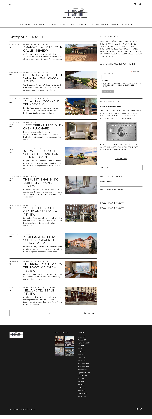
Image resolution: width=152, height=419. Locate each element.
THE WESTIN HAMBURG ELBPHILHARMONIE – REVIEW (41, 183)
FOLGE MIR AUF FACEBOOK (112, 203)
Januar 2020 (82, 337)
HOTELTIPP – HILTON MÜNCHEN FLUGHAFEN (43, 127)
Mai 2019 (81, 349)
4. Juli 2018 (14, 234)
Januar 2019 (82, 361)
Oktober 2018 (82, 370)
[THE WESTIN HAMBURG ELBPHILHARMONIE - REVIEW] (59, 352)
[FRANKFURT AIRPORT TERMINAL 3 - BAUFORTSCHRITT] (69, 352)
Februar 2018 (82, 394)
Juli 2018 (81, 379)
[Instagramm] (135, 4)
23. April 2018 (15, 287)
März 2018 (81, 391)
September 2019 (84, 343)
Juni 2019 (81, 346)
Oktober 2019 (82, 340)
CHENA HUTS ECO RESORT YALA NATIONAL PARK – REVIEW (42, 78)
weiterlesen (57, 59)
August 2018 (82, 376)
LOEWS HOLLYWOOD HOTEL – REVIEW (42, 102)
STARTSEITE (25, 24)
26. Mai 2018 (14, 261)
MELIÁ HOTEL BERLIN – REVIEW (40, 292)
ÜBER (114, 24)
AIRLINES (38, 24)
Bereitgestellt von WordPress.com (22, 409)
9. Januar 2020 (15, 44)
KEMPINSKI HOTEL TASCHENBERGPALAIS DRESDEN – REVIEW (42, 240)
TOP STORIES (43, 44)
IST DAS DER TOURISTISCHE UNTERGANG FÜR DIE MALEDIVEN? (40, 154)
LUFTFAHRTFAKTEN (99, 24)
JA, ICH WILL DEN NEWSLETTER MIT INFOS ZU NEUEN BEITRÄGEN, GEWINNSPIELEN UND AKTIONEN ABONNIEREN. (121, 85)
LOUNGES (51, 24)
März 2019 (81, 355)
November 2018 (83, 367)
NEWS (38, 148)
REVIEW (33, 44)
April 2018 (81, 388)
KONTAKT (126, 24)
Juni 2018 (81, 382)
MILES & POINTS (67, 24)
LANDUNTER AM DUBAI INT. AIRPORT (116, 51)
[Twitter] (140, 4)
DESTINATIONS (28, 148)
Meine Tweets (106, 182)
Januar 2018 (82, 397)
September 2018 (84, 373)
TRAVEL (81, 24)
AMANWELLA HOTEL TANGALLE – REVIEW (42, 49)
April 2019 (81, 352)
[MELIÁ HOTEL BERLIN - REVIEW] (59, 341)
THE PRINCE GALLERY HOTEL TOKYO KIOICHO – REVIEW (42, 267)
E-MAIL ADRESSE (108, 74)
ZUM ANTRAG (121, 159)
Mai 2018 (81, 385)
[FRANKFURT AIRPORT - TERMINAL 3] (69, 341)
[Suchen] (10, 4)
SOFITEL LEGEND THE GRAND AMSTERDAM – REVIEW (40, 211)
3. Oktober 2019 (16, 72)
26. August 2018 (16, 205)
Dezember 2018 (83, 364)
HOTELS (26, 44)
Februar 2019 (82, 358)
